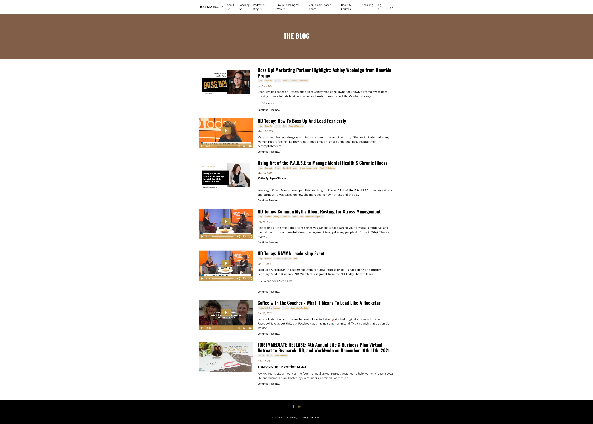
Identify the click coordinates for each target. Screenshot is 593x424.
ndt (284, 126)
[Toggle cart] (391, 7)
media (295, 217)
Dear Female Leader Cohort (319, 7)
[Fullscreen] (250, 145)
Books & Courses (346, 7)
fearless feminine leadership (296, 81)
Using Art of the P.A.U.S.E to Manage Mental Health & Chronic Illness (322, 163)
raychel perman (296, 126)
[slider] (223, 145)
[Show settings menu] (244, 145)
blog (260, 81)
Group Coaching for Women (287, 7)
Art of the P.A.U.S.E (353, 190)
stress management (308, 168)
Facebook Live (267, 323)
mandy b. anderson (281, 217)
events (277, 81)
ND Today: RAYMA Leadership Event (291, 253)
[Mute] (238, 145)
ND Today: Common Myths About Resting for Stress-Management (319, 211)
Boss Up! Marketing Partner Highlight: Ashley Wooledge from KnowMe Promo (324, 72)
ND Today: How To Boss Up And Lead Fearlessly (302, 121)
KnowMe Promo (361, 92)
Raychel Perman (277, 178)
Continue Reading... (269, 110)
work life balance (327, 168)
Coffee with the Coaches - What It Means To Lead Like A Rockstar (319, 303)
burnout (268, 168)
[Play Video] (202, 145)
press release (281, 355)
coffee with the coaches (269, 308)
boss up (268, 81)
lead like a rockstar (282, 258)
